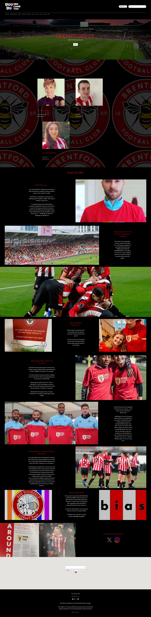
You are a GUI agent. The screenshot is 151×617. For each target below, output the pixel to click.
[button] (28, 14)
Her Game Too (75, 593)
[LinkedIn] (72, 599)
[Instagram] (117, 540)
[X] (109, 540)
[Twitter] (95, 139)
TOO (16, 8)
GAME (16, 6)
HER (15, 4)
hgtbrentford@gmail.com (75, 40)
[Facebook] (78, 599)
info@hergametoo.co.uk (75, 596)
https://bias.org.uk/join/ (78, 516)
